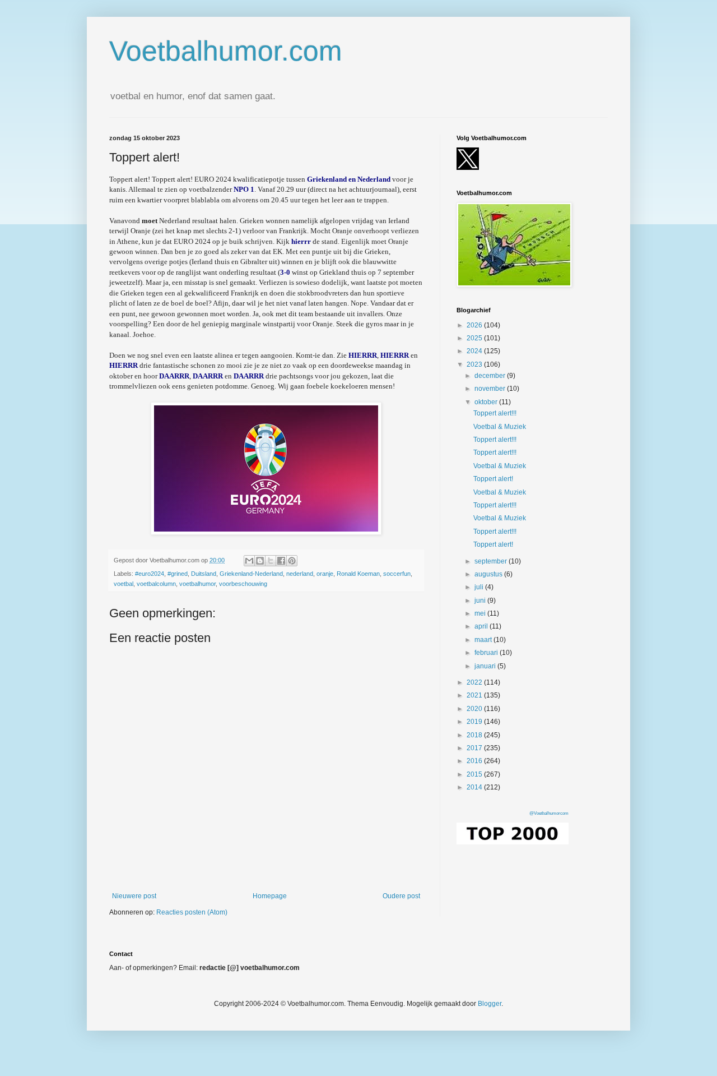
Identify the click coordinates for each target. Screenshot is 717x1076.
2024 (475, 351)
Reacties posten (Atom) (191, 912)
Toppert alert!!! (494, 413)
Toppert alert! (493, 479)
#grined (177, 573)
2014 (475, 787)
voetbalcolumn (156, 583)
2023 (475, 364)
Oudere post (401, 896)
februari (487, 653)
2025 (475, 338)
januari (485, 666)
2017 (475, 748)
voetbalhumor (197, 583)
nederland (299, 573)
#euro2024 (149, 573)
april (482, 626)
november (490, 388)
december (490, 376)
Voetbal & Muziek (499, 427)
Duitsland (203, 573)
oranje (324, 573)
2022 (475, 682)
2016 (475, 761)
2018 (475, 735)
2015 (475, 774)
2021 (475, 695)
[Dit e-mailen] (249, 560)
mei (480, 613)
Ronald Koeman (358, 573)
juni (480, 600)
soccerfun (397, 573)
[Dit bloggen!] (260, 560)
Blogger (489, 1004)
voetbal (123, 583)
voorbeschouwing (243, 583)
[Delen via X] (270, 560)
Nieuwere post (134, 896)
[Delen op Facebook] (281, 560)
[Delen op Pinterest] (291, 560)
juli (479, 587)
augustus (489, 574)
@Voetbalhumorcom (549, 813)
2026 (475, 325)
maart (483, 640)
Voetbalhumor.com (225, 51)
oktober (486, 402)
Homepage (270, 896)
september (491, 561)
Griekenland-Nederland (251, 573)
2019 (475, 722)
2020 (475, 709)
